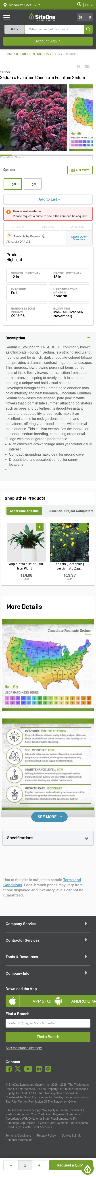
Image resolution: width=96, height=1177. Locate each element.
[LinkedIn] (40, 1070)
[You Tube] (29, 1070)
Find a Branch (17, 1014)
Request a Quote (71, 1165)
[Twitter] (19, 1070)
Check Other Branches (79, 238)
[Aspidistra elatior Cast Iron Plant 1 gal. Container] (26, 542)
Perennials (71, 54)
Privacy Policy (46, 1135)
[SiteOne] (42, 19)
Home (9, 54)
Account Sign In (48, 41)
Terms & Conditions (18, 1135)
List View (82, 170)
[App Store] (25, 997)
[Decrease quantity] (11, 1165)
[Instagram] (49, 1070)
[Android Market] (70, 997)
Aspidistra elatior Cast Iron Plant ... (26, 566)
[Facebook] (10, 1070)
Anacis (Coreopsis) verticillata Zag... (70, 566)
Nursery (43, 54)
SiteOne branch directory (24, 1048)
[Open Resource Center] (87, 1168)
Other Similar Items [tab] (24, 511)
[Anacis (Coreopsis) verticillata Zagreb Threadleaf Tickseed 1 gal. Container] (69, 542)
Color (56, 54)
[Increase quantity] (39, 1165)
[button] (23, 5)
